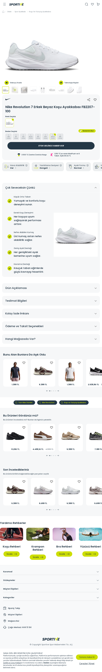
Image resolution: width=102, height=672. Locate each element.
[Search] (86, 4)
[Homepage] (16, 4)
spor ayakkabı (20, 12)
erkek (9, 12)
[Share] (88, 99)
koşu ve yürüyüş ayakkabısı (40, 12)
